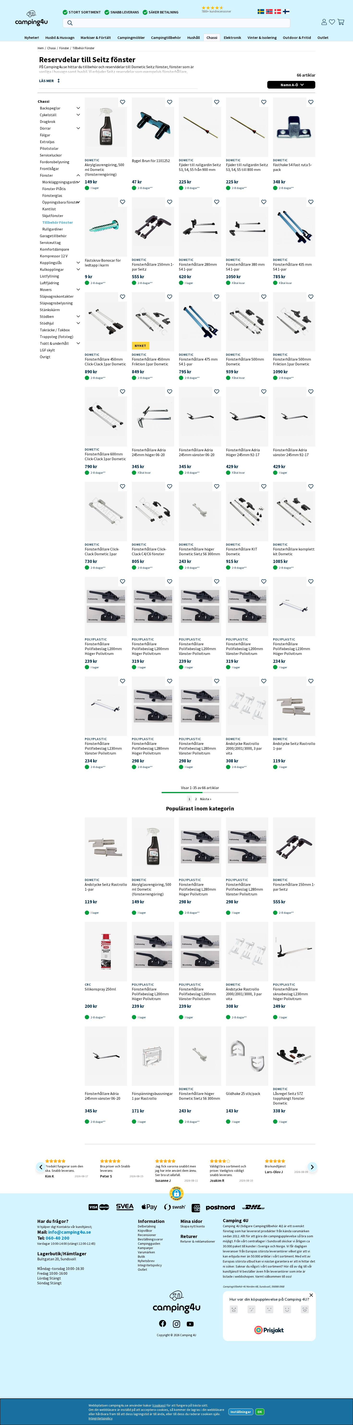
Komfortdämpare (54, 249)
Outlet (323, 37)
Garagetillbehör (53, 235)
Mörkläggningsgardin (60, 182)
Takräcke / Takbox (55, 329)
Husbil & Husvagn (59, 37)
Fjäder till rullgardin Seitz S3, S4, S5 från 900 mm (200, 167)
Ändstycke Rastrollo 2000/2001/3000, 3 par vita (244, 748)
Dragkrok (47, 121)
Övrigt (45, 356)
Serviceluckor (51, 155)
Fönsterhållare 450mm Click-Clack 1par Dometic (105, 361)
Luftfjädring (49, 282)
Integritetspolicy (150, 1265)
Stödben (47, 316)
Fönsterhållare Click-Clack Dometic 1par (102, 551)
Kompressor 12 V (53, 256)
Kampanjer (145, 1248)
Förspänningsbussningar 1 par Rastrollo (152, 1096)
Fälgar (45, 135)
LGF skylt (47, 350)
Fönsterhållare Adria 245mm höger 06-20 (149, 452)
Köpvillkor (145, 1230)
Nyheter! (31, 37)
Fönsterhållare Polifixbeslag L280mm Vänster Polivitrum (197, 748)
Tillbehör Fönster (83, 48)
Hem (41, 48)
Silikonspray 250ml (100, 989)
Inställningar (241, 1412)
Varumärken (146, 1252)
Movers (46, 289)
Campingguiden (149, 1243)
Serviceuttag (50, 242)
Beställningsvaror (150, 1239)
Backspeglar (50, 108)
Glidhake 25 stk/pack (243, 1093)
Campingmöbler (131, 37)
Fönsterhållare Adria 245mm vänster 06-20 (196, 452)
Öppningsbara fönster (60, 202)
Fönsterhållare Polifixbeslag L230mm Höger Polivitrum (291, 648)
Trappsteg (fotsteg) (56, 336)
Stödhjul (47, 323)
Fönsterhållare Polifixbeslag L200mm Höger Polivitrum (103, 648)
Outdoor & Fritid (297, 37)
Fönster (64, 48)
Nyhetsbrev (146, 1261)
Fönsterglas (52, 195)
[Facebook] (162, 1324)
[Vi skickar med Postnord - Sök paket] (220, 1208)
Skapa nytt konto (192, 1226)
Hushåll (193, 37)
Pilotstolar (49, 148)
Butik (141, 1256)
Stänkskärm (50, 309)
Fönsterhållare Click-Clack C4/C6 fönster (149, 551)
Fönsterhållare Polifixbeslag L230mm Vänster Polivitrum (103, 748)
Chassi (212, 37)
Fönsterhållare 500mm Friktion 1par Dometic (292, 361)
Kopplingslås (51, 262)
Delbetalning (147, 1226)
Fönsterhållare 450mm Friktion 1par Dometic (151, 361)
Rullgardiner (52, 229)
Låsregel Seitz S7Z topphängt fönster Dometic (288, 1098)
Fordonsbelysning (54, 161)
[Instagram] (176, 1324)
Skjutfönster (52, 215)
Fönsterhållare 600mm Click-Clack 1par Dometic (105, 456)
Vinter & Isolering (262, 37)
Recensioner (147, 1235)
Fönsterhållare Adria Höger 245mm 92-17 (243, 452)
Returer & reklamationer (197, 1241)
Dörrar (45, 128)
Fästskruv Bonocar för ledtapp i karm (103, 262)
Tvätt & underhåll (54, 343)
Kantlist (49, 208)
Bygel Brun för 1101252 (151, 160)
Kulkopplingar (52, 269)
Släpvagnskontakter (56, 296)
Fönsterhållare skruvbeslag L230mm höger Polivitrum (290, 994)
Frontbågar (49, 168)
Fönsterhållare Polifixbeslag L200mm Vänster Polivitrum (197, 648)
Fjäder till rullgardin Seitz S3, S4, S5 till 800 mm (247, 167)
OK (259, 1412)
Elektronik (232, 37)
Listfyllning (49, 276)
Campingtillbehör (166, 37)
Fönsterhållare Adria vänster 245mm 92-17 (291, 452)
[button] (219, 10)
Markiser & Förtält (96, 37)
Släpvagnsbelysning (56, 303)
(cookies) (159, 1405)
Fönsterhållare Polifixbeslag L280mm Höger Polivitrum (150, 748)
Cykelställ (48, 114)
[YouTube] (190, 1324)
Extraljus (47, 141)
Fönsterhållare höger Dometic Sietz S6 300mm (199, 551)
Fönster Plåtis (54, 188)
